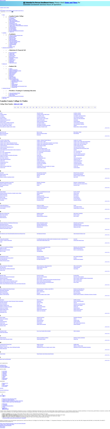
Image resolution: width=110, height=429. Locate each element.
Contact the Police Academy (79, 164)
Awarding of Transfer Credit (42, 126)
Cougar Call (76, 166)
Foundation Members (77, 199)
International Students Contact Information (81, 225)
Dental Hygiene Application (79, 172)
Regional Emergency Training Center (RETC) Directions (12, 400)
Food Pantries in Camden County (43, 197)
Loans (1, 241)
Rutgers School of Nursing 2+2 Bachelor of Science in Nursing (85, 294)
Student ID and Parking (41, 306)
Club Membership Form (41, 157)
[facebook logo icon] (0, 395)
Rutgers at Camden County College (43, 294)
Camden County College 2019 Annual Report (82, 141)
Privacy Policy (76, 282)
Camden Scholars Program (78, 145)
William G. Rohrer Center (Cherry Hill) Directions (11, 401)
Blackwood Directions (4, 133)
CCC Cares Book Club (78, 151)
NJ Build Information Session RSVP (6, 257)
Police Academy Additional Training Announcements (83, 278)
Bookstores (11, 75)
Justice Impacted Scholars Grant (79, 233)
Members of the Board (41, 248)
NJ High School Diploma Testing (43, 257)
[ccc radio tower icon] (4, 395)
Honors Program (12, 37)
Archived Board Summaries (79, 122)
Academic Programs (12, 36)
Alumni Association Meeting (42, 121)
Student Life (4, 63)
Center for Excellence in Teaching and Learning (8, 155)
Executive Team (76, 185)
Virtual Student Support (41, 339)
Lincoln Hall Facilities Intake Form (43, 240)
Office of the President (13, 20)
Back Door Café (3, 132)
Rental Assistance (40, 290)
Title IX (75, 318)
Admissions (4, 373)
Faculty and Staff (77, 191)
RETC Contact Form (40, 291)
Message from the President (5, 249)
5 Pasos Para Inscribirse (4, 239)
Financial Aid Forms (40, 195)
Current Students (9, 10)
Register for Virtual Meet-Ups (79, 288)
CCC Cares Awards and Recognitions (43, 151)
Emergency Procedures (41, 182)
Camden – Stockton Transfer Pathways (44, 140)
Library (10, 45)
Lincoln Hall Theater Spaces (79, 240)
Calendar (4, 376)
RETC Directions (77, 291)
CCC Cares (2, 151)
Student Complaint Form (4, 305)
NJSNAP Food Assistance (78, 259)
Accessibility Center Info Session (80, 115)
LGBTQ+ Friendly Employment (6, 240)
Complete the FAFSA (77, 162)
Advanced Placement (40, 119)
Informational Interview (4, 224)
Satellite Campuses (77, 299)
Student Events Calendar (78, 305)
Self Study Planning (3, 302)
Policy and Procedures (78, 280)
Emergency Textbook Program (79, 182)
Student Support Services (13, 78)
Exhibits (1, 186)
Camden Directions (3, 145)
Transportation (39, 322)
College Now (2, 160)
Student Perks (11, 74)
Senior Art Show (40, 302)
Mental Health (4, 378)
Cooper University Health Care (5, 166)
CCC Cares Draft (40, 152)
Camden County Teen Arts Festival (80, 144)
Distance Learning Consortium (79, 175)
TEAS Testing (2, 317)
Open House (76, 268)
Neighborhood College (4, 256)
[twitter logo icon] (2, 395)
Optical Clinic (2, 270)
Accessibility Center (40, 115)
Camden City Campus (78, 140)
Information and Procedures (79, 222)
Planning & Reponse (4, 278)
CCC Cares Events (77, 152)
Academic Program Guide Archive (43, 114)
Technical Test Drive (40, 317)
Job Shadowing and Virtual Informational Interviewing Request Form (12, 233)
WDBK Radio (76, 344)
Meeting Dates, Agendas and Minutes (80, 126)
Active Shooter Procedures (78, 117)
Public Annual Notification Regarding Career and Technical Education (12, 283)
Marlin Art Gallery (3, 248)
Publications (4, 379)
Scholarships (11, 61)
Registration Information (13, 57)
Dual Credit (76, 176)
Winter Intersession (3, 348)
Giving (19, 10)
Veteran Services (14, 82)
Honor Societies (40, 214)
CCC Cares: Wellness (4, 153)
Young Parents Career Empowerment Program (45, 353)
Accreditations (11, 18)
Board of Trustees (12, 19)
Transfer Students (77, 321)
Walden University (40, 344)
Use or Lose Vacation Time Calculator (44, 331)
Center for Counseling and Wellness (6, 247)
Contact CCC (11, 31)
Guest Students (2, 10)
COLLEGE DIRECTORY (5, 367)
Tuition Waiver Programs (41, 324)
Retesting (38, 293)
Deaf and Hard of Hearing (41, 172)
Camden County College (4, 7)
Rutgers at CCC (5, 383)
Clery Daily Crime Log (4, 157)
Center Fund (39, 155)
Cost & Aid (4, 374)
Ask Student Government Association (43, 125)
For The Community (13, 29)
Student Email (39, 305)
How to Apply (11, 56)
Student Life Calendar (13, 71)
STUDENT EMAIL (3, 366)
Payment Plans (76, 275)
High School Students (13, 40)
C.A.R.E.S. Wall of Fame (4, 140)
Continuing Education (13, 42)
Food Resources (76, 197)
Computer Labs (14, 87)
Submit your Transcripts (41, 310)
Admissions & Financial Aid (7, 47)
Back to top (107, 168)
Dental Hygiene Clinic (4, 174)
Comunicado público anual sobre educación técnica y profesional (14, 417)
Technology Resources (78, 317)
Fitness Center (2, 197)
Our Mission (4, 407)
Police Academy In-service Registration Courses (8, 280)
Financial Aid (11, 60)
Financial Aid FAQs (3, 195)
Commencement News (4, 162)
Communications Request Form (5, 344)
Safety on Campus (12, 77)
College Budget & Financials (14, 21)
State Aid (38, 303)
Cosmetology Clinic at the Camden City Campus (45, 166)
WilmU (3, 384)
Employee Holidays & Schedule (6, 183)
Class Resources (40, 156)
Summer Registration (77, 310)
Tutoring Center (12, 46)
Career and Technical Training (14, 41)
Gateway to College (40, 205)
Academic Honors (3, 114)
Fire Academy (76, 195)
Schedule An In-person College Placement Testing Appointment (11, 301)
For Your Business (12, 28)
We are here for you (3, 345)
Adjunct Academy (3, 118)
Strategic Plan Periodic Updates (5, 228)
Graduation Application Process (42, 206)
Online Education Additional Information (7, 268)
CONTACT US (3, 365)
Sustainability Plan (3, 312)
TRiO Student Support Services (79, 322)
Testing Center (11, 54)
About (3, 14)
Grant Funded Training (13, 94)
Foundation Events (40, 199)
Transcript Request (12, 44)
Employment (39, 183)
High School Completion (78, 213)
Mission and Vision (12, 17)
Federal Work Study (3, 194)
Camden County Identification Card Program (45, 144)
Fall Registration (40, 193)
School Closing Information (79, 301)
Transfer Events (76, 320)
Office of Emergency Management (6, 265)
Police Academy (40, 278)
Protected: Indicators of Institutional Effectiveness (9, 222)
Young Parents (2, 353)
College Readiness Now (78, 160)
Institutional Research (77, 224)
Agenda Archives (3, 121)
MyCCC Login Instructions (79, 249)
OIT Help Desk (3, 267)
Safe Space (2, 299)
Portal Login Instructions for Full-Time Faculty (45, 282)
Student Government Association (15, 70)
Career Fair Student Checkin (42, 148)
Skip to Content (3, 0)
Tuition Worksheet (77, 324)
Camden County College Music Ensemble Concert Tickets (47, 142)
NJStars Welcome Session (4, 260)
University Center (12, 55)
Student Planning (77, 308)
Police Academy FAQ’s (78, 279)
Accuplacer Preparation (41, 117)
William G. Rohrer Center (78, 345)
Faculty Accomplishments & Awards (43, 191)
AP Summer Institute (40, 122)
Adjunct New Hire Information (79, 118)
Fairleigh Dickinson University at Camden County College (10, 193)
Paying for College (40, 275)
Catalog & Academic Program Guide (16, 35)
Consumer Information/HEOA (7, 405)
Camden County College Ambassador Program (8, 142)
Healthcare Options (40, 213)
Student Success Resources (42, 309)
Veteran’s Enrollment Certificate (42, 337)
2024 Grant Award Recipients (5, 359)
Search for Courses (12, 38)
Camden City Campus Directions (8, 399)
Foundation (2, 199)
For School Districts (12, 27)
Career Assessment (3, 148)
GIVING (1, 388)
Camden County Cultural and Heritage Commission (18, 25)
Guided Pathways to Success (79, 208)
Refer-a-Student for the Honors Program (7, 288)
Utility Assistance (77, 331)
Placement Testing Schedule (79, 276)
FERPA (38, 194)
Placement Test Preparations (42, 276)
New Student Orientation (78, 256)
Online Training (12, 95)
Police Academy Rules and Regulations (44, 280)
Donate (38, 176)
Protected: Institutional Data (42, 224)
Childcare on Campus (4, 156)
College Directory (12, 26)
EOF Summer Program (4, 185)
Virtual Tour (76, 339)
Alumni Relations (12, 76)
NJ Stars (75, 257)
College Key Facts (77, 159)
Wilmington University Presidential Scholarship (82, 347)
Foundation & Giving (13, 23)
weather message (40, 345)
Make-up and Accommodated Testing (43, 247)
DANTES (2, 172)
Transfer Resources (3, 321)
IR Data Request (40, 226)
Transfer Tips (2, 322)
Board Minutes (76, 133)
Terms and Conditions (4, 318)
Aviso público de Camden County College (7, 126)
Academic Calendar (12, 43)
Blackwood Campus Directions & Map (9, 398)
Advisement (11, 58)
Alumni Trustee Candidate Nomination (7, 122)
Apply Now (4, 98)
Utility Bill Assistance (4, 332)
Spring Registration (3, 303)
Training (1, 320)
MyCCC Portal (3, 251)
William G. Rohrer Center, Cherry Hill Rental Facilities (10, 347)
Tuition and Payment (13, 62)
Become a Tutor (3, 275)
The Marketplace (40, 251)
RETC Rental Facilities (4, 293)
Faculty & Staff (15, 10)
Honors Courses (76, 214)
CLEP (75, 156)
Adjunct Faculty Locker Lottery (42, 118)
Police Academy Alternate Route (6, 279)
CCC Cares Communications (5, 152)
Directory (38, 175)
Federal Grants (76, 193)
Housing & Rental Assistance (42, 216)
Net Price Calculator (40, 256)
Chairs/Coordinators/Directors (79, 155)
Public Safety (4, 375)
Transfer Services (12, 59)
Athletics (10, 68)
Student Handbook (12, 72)
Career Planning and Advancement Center (19, 86)
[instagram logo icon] (1, 395)
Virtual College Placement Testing (6, 339)
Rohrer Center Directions (4, 294)
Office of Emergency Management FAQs (44, 265)
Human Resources (3, 217)
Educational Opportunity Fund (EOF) (7, 182)
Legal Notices (2, 427)
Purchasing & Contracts (41, 283)
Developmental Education (78, 174)
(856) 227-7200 (18, 104)
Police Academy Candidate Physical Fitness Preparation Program (48, 279)
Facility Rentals (12, 22)
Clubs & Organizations (13, 69)
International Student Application (6, 225)
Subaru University (3, 310)
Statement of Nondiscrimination (79, 303)
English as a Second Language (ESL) (80, 183)
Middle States (39, 249)
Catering (75, 149)
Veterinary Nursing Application (79, 337)
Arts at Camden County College (15, 24)
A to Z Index (4, 371)
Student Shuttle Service (4, 309)
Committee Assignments (41, 162)
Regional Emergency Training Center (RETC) (45, 288)
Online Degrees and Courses (42, 267)
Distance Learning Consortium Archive (7, 176)
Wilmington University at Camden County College (46, 347)
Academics (4, 32)
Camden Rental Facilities (41, 145)
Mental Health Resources (78, 248)
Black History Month (77, 132)
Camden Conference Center (5, 141)
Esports (38, 185)
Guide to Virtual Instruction (42, 208)
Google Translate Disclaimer (5, 206)
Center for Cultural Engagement (79, 153)
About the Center (40, 113)
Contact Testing (39, 164)
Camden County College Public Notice (81, 142)
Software (75, 302)
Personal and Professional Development (16, 30)
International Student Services (16, 81)
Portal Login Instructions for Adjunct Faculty (8, 282)
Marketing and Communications (79, 247)
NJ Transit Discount (3, 259)
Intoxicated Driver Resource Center (6, 226)
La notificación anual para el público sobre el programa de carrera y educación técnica (52, 239)
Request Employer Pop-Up (78, 290)
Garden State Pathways (4, 205)
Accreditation (4, 404)
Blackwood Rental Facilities (42, 133)
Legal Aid (75, 239)
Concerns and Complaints (41, 163)
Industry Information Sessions (42, 222)
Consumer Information (78, 163)
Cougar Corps (2, 167)
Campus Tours (11, 53)
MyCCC (22, 10)
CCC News (39, 153)
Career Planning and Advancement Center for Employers (10, 149)
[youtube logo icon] (3, 395)
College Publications (40, 160)
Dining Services (12, 73)
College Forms (39, 159)
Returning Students (77, 293)
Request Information (13, 52)
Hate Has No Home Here (4, 213)
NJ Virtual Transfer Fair (41, 259)
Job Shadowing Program (41, 233)
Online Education (12, 39)
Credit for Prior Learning (41, 167)
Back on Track (39, 132)
